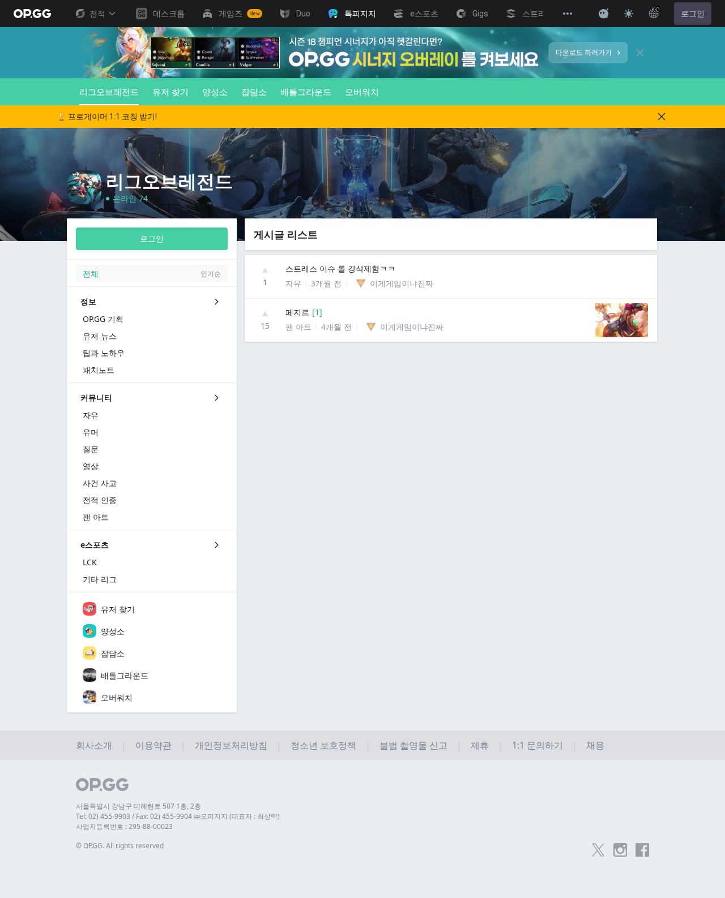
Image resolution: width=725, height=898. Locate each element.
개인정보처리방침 (231, 745)
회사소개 (94, 745)
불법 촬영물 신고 (413, 745)
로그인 (693, 13)
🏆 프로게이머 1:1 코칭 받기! (107, 116)
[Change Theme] (628, 13)
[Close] (640, 52)
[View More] (567, 13)
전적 (97, 13)
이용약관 (153, 745)
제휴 (480, 745)
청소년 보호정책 (323, 745)
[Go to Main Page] (32, 13)
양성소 (215, 91)
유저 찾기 (170, 91)
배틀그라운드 (305, 91)
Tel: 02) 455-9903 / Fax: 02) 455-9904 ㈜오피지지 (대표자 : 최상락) (178, 816)
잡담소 (254, 91)
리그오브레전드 (109, 91)
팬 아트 (298, 326)
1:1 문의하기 (537, 745)
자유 (293, 283)
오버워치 (362, 91)
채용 (595, 745)
